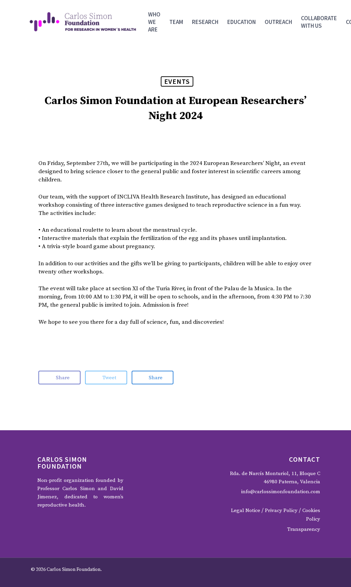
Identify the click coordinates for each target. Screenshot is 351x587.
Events (177, 81)
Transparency (303, 529)
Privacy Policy (281, 510)
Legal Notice (245, 510)
